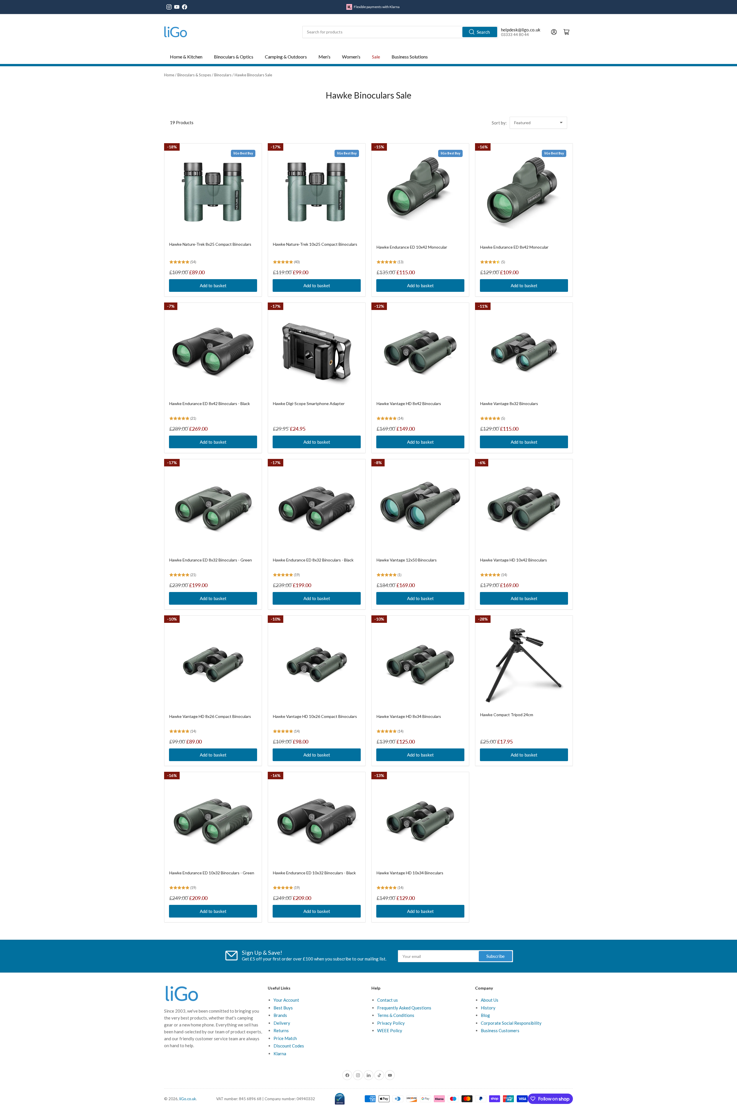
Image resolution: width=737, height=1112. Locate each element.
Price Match (285, 1038)
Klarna (279, 1053)
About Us (489, 1000)
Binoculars (222, 75)
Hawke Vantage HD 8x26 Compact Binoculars (210, 716)
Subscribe (495, 956)
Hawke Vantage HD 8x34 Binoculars (409, 716)
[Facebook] (184, 7)
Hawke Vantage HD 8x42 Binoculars (409, 403)
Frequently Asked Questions (404, 1007)
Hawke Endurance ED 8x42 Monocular (514, 247)
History (488, 1007)
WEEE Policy (389, 1030)
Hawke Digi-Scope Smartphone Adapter (309, 403)
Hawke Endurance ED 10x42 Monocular (412, 247)
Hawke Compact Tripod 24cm (506, 714)
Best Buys (283, 1007)
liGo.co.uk (187, 1098)
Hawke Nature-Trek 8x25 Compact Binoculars (210, 244)
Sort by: (499, 122)
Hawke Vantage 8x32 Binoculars (509, 403)
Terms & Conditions (395, 1015)
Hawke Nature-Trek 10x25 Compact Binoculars (315, 244)
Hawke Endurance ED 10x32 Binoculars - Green (211, 872)
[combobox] (400, 32)
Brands (280, 1015)
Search (483, 32)
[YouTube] (176, 7)
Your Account (286, 1000)
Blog (485, 1015)
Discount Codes (288, 1045)
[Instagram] (169, 7)
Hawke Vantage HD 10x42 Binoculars (513, 559)
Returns (281, 1030)
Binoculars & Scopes (194, 75)
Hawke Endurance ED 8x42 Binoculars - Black (209, 403)
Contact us (387, 1000)
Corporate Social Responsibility (511, 1023)
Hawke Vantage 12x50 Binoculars (407, 559)
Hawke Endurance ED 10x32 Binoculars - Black (314, 872)
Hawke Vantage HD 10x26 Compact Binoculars (315, 716)
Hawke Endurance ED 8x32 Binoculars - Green (210, 559)
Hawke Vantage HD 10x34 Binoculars (410, 872)
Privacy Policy (391, 1023)
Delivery (281, 1023)
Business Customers (500, 1030)
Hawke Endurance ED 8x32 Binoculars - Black (313, 559)
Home (169, 75)
